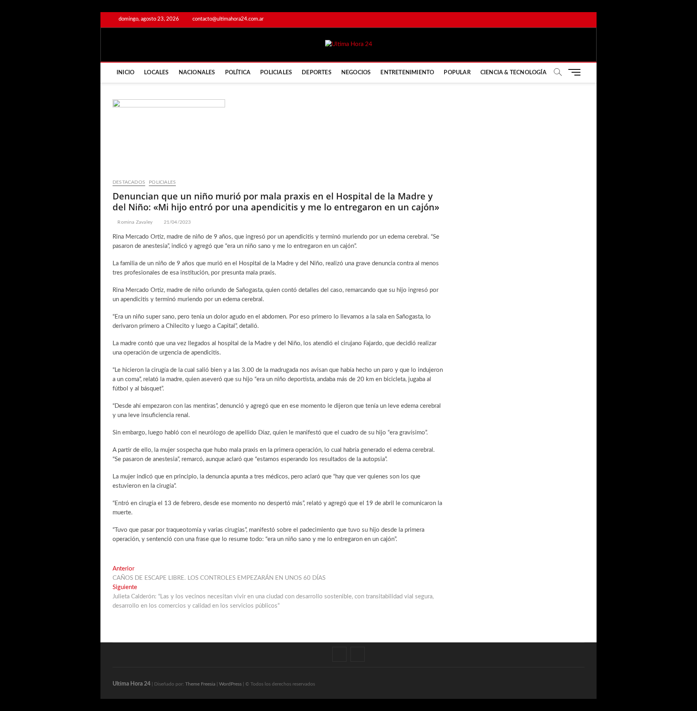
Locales (156, 73)
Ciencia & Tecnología (513, 73)
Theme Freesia (200, 684)
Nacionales (197, 73)
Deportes (317, 73)
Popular (457, 73)
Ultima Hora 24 (131, 684)
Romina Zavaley (134, 222)
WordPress (230, 684)
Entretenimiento (407, 73)
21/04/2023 (176, 222)
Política (238, 73)
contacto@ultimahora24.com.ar (227, 19)
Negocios (356, 73)
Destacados (129, 182)
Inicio (125, 73)
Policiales (276, 73)
